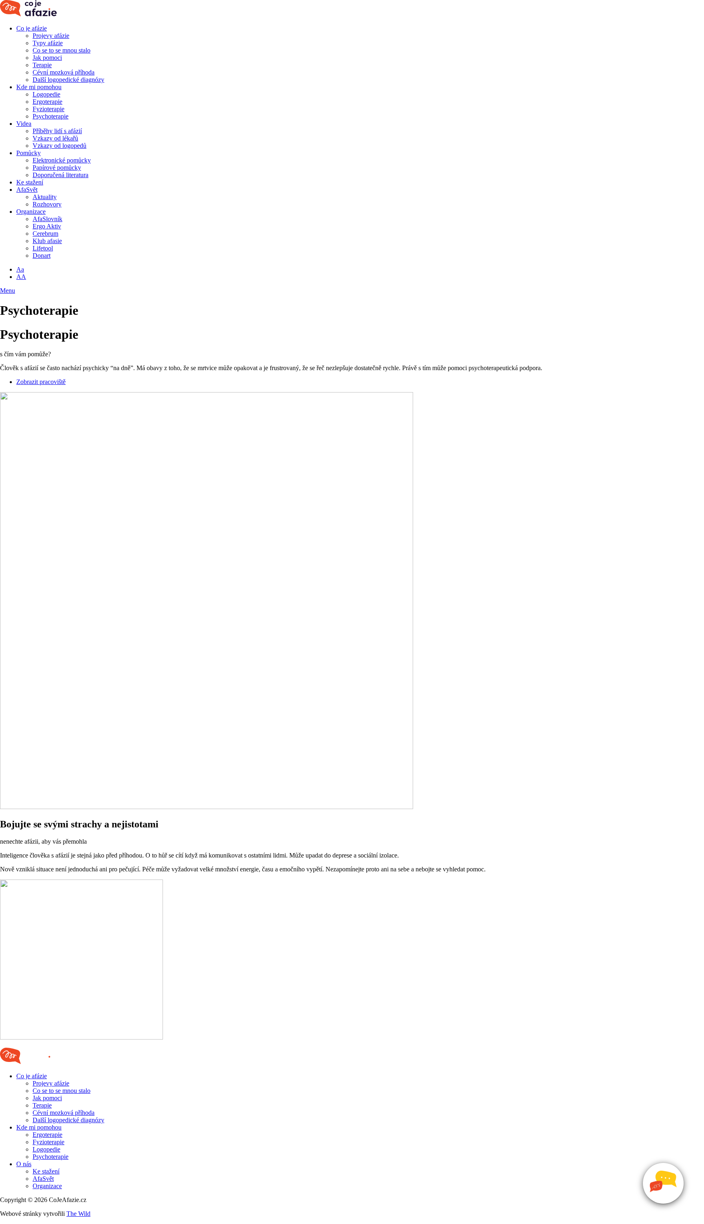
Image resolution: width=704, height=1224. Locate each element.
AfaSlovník (47, 218)
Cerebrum (45, 233)
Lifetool (43, 248)
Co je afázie (31, 28)
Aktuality (45, 196)
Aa (20, 269)
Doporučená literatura (60, 174)
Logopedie (46, 94)
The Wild (78, 1213)
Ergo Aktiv (47, 226)
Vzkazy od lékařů (55, 138)
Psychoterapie (50, 116)
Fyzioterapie (48, 108)
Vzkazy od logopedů (59, 145)
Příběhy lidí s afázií (57, 130)
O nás (23, 1163)
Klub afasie (47, 240)
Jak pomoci (47, 57)
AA (21, 276)
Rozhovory (47, 204)
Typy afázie (48, 42)
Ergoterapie (47, 101)
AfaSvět (26, 189)
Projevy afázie (51, 35)
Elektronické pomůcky (62, 160)
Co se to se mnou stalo (61, 50)
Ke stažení (29, 182)
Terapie (42, 64)
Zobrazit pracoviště (41, 381)
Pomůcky (28, 152)
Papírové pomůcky (57, 167)
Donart (42, 255)
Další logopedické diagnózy (68, 79)
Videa (23, 123)
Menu (7, 290)
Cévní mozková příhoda (64, 72)
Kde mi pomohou (39, 86)
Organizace (31, 211)
